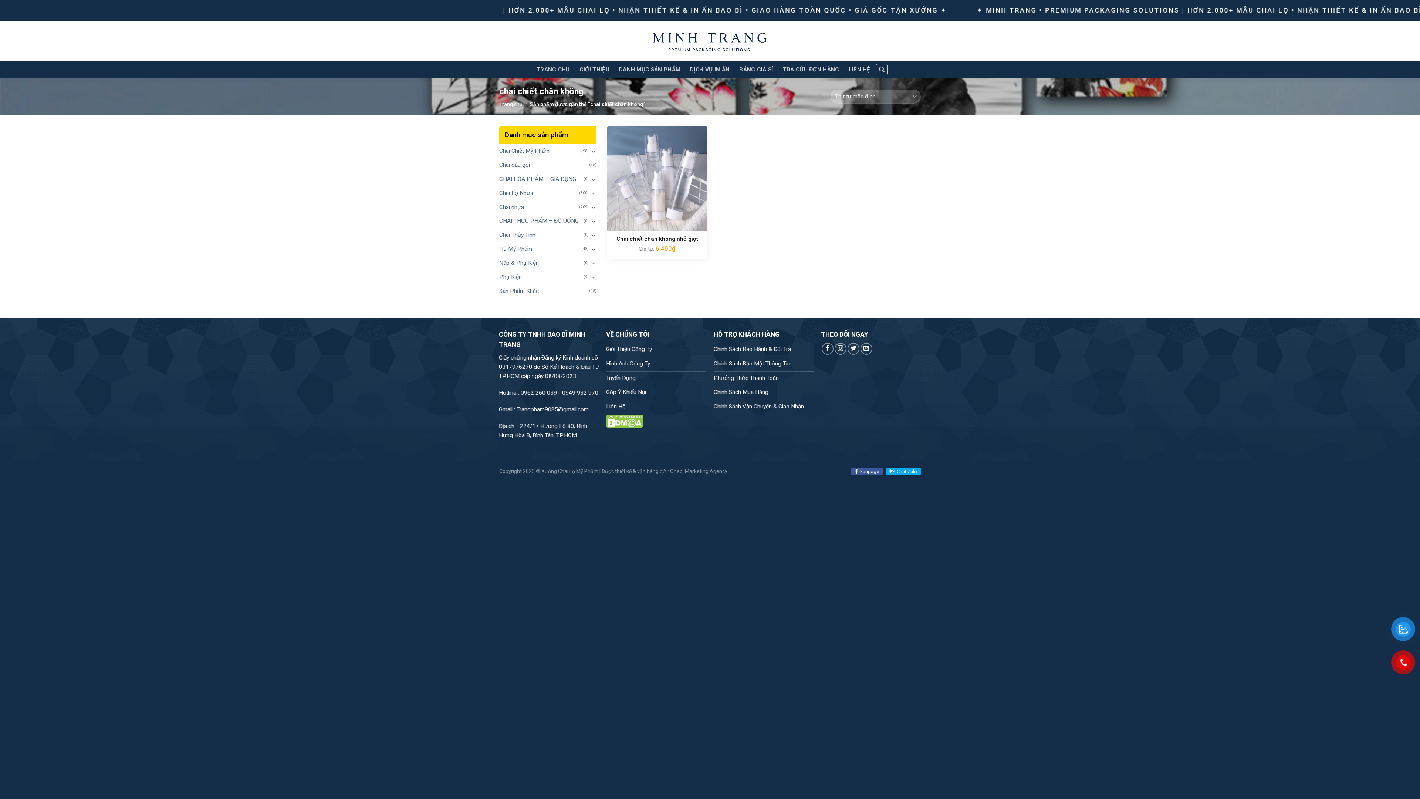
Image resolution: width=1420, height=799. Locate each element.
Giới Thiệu (594, 69)
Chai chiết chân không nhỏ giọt (657, 239)
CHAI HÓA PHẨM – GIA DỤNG (537, 179)
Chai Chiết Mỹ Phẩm (524, 151)
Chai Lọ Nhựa (516, 193)
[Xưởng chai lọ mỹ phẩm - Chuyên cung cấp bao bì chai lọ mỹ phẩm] (710, 41)
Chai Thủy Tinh (517, 235)
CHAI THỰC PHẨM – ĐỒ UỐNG (539, 221)
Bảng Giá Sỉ (756, 69)
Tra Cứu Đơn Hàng (811, 69)
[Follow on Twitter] (853, 349)
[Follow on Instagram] (840, 349)
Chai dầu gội (514, 165)
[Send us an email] (866, 349)
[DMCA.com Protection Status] (624, 421)
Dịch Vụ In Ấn (710, 69)
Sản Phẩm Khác (519, 291)
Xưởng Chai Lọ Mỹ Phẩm (569, 471)
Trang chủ (511, 104)
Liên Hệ (859, 69)
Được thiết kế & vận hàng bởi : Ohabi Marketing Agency (664, 471)
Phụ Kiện (510, 277)
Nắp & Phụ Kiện (519, 263)
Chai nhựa (511, 207)
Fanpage (869, 471)
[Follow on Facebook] (828, 349)
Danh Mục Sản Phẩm (649, 69)
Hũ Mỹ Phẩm (515, 249)
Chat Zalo (907, 471)
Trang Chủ (553, 69)
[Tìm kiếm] (882, 69)
